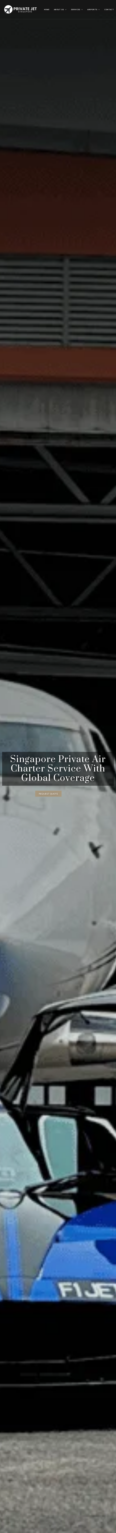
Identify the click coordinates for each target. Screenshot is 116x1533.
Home (46, 10)
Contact (109, 10)
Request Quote (48, 793)
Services (75, 10)
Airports (92, 10)
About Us (59, 10)
